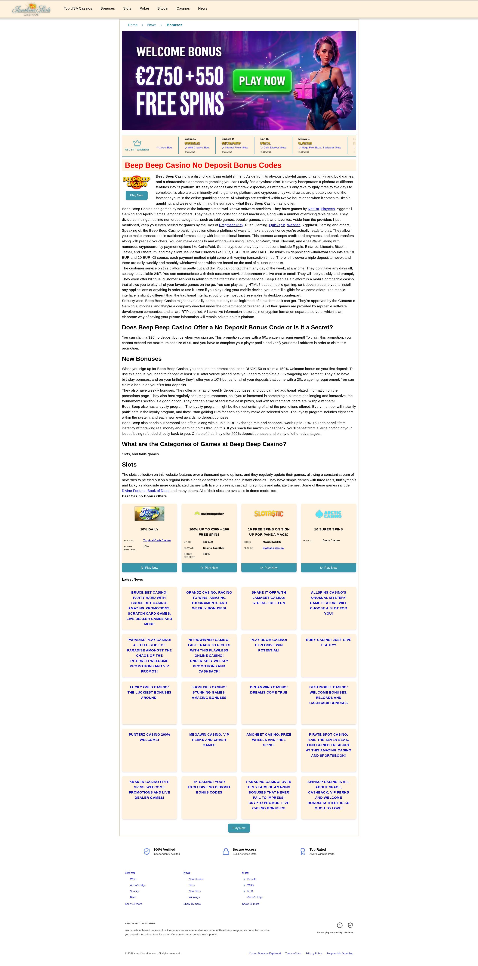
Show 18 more (250, 903)
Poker (144, 8)
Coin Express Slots (262, 147)
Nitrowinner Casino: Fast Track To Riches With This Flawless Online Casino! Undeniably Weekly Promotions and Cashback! (209, 655)
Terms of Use (293, 953)
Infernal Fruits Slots (224, 147)
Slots (127, 8)
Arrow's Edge (138, 885)
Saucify (134, 891)
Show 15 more (192, 903)
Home (133, 25)
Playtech (328, 209)
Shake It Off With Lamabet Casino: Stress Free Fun (269, 598)
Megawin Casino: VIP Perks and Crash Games (209, 740)
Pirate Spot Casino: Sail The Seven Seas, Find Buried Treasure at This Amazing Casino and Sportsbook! (328, 745)
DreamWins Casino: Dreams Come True (269, 689)
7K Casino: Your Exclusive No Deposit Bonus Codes (209, 787)
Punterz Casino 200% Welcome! (149, 737)
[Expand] (244, 879)
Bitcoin (162, 8)
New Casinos (196, 879)
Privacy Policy (314, 953)
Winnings (194, 897)
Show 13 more (133, 903)
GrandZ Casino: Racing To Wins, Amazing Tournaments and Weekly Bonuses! (209, 600)
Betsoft (251, 879)
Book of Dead (158, 491)
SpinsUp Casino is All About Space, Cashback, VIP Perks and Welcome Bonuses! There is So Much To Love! (328, 795)
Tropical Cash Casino (157, 540)
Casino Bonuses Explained (265, 953)
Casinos (183, 8)
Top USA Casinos (78, 8)
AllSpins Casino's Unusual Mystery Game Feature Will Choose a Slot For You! (328, 603)
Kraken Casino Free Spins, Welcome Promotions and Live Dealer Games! (149, 790)
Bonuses (107, 8)
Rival (133, 897)
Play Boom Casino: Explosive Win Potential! (269, 645)
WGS (133, 879)
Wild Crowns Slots (186, 147)
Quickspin (277, 225)
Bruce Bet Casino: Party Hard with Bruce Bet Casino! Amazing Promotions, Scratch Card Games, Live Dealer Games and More (149, 608)
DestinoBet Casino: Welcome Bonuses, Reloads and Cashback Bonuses (328, 695)
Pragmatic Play (231, 225)
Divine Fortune (134, 491)
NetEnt (313, 209)
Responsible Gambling (339, 953)
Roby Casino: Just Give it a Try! (328, 642)
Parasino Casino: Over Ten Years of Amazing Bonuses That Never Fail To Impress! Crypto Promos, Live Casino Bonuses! (268, 795)
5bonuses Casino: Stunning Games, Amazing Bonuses (209, 692)
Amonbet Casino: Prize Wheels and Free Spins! (268, 740)
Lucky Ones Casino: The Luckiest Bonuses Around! (149, 692)
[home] (31, 15)
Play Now (136, 195)
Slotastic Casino (273, 547)
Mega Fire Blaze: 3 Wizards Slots (308, 147)
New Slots (195, 891)
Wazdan (294, 225)
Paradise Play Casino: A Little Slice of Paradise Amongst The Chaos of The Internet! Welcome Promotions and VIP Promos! (149, 655)
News (202, 8)
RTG (250, 891)
